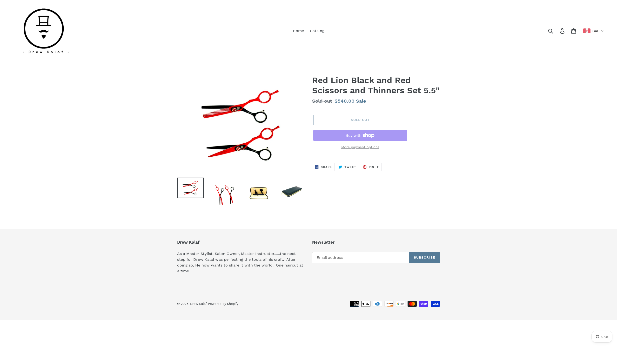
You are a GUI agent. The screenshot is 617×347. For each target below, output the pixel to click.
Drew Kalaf (198, 304)
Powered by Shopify (223, 304)
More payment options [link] (360, 147)
